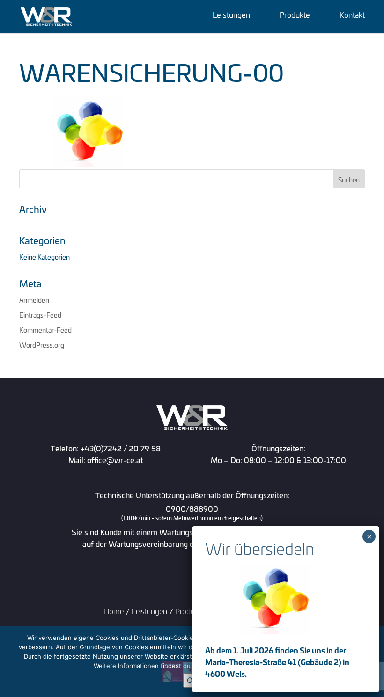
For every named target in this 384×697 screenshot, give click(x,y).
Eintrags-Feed (40, 314)
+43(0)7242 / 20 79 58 (121, 448)
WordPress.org (41, 344)
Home (113, 611)
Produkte (295, 15)
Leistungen (231, 15)
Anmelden (34, 300)
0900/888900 (192, 513)
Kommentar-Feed (45, 329)
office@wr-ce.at (115, 459)
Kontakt (352, 15)
